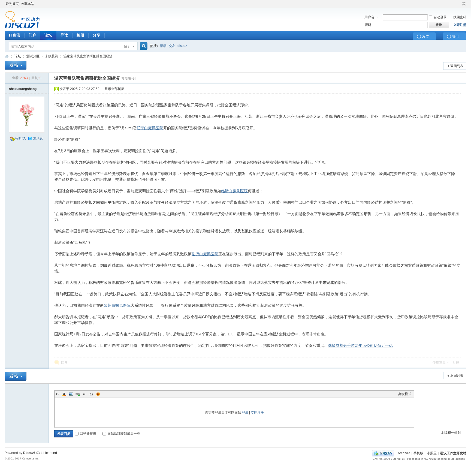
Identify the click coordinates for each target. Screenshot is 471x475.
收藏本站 (27, 4)
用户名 (369, 17)
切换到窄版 (463, 3)
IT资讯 (14, 35)
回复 (64, 363)
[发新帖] (15, 65)
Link (77, 394)
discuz (182, 46)
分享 (96, 35)
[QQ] (383, 453)
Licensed (50, 453)
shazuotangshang (23, 89)
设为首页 (12, 4)
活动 (163, 46)
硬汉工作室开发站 (7, 56)
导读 (64, 35)
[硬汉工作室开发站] (22, 27)
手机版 (418, 453)
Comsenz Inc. (30, 458)
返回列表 (456, 66)
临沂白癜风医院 (234, 191)
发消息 (38, 138)
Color (64, 394)
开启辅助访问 (458, 3)
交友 (172, 46)
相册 (80, 35)
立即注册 (459, 25)
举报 (455, 363)
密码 (368, 25)
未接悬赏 (51, 56)
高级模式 (404, 394)
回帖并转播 (88, 433)
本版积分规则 (451, 433)
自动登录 (440, 17)
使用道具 (439, 363)
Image (71, 394)
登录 (245, 412)
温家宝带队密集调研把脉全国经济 (88, 56)
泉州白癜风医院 (117, 305)
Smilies (98, 394)
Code (91, 394)
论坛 (48, 35)
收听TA (20, 138)
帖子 (127, 46)
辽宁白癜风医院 (150, 128)
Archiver (404, 453)
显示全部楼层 (114, 89)
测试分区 (33, 56)
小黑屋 (432, 453)
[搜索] (143, 46)
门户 (32, 35)
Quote (84, 394)
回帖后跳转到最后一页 (123, 433)
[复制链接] (128, 78)
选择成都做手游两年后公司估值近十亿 (360, 345)
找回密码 (459, 17)
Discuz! (29, 453)
